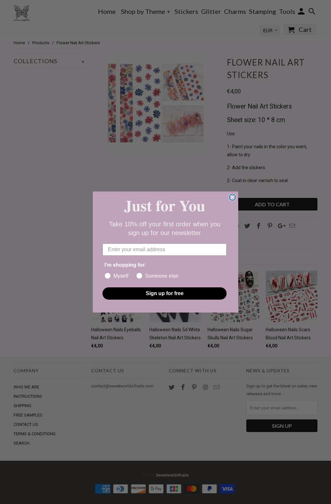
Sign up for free (165, 293)
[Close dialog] (232, 197)
